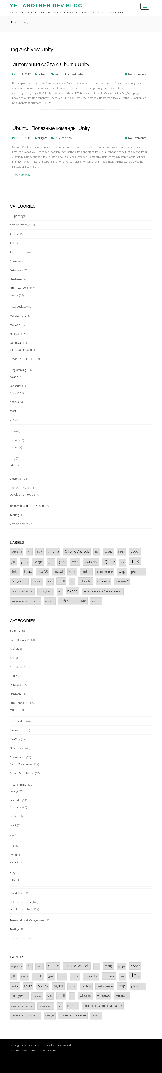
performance (105, 572)
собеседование (73, 600)
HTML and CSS (19, 288)
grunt (62, 562)
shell (61, 581)
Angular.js (16, 393)
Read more (21, 175)
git (13, 561)
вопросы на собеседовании (103, 591)
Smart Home (17, 478)
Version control (19, 524)
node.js (14, 402)
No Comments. (137, 74)
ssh (72, 581)
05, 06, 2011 (23, 138)
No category (17, 334)
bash (39, 551)
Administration (19, 225)
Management (18, 315)
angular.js (16, 551)
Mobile (14, 295)
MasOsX (15, 324)
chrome (53, 551)
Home (14, 22)
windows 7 (122, 581)
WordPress (30, 1050)
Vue (12, 420)
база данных (46, 591)
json (122, 562)
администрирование (22, 591)
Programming (18, 370)
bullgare (42, 74)
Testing (14, 515)
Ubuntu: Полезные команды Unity (51, 128)
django (14, 447)
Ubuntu (85, 581)
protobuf (37, 581)
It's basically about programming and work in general (67, 12)
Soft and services (20, 488)
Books (14, 261)
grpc (50, 562)
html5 (75, 562)
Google (38, 562)
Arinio (53, 1050)
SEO (49, 581)
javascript (60, 74)
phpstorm (137, 572)
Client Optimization (21, 349)
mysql (58, 571)
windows (103, 581)
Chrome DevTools (77, 551)
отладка (49, 601)
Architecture (17, 252)
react (13, 411)
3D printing (17, 216)
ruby (12, 458)
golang (14, 377)
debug (108, 551)
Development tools (21, 494)
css (97, 551)
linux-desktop (76, 74)
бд (59, 591)
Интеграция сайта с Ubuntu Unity (50, 64)
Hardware (16, 279)
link (134, 561)
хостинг (96, 601)
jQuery (109, 561)
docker (135, 551)
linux (28, 571)
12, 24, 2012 (23, 74)
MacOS (43, 571)
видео (72, 590)
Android (14, 234)
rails (12, 465)
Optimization (17, 343)
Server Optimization (22, 359)
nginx (72, 572)
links (14, 571)
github (24, 562)
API (12, 243)
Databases (16, 270)
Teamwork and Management (27, 506)
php (12, 431)
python (14, 440)
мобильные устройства (25, 601)
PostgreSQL (19, 581)
